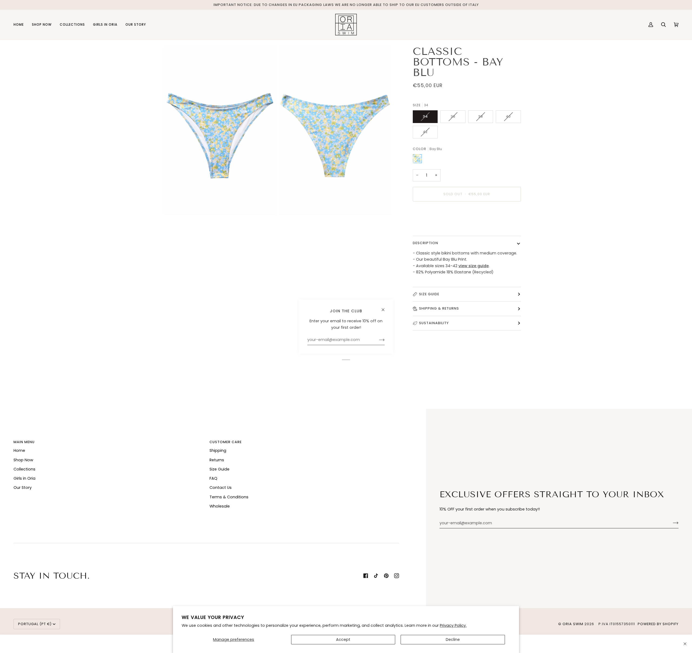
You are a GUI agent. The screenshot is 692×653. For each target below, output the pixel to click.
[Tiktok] (376, 575)
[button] (42, 24)
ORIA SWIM (573, 624)
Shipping (217, 450)
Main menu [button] (24, 442)
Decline (453, 639)
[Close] (685, 644)
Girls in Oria (24, 478)
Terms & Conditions (228, 497)
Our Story (23, 487)
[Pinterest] (386, 575)
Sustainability (434, 323)
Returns (216, 460)
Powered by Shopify (658, 624)
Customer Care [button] (225, 442)
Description (425, 243)
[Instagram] (396, 575)
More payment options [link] (435, 227)
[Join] (671, 523)
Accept (343, 639)
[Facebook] (365, 575)
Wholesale (219, 506)
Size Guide (429, 294)
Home (19, 450)
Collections (24, 469)
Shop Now (23, 460)
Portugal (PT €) (35, 624)
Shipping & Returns (439, 308)
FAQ (213, 478)
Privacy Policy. (453, 625)
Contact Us (220, 487)
